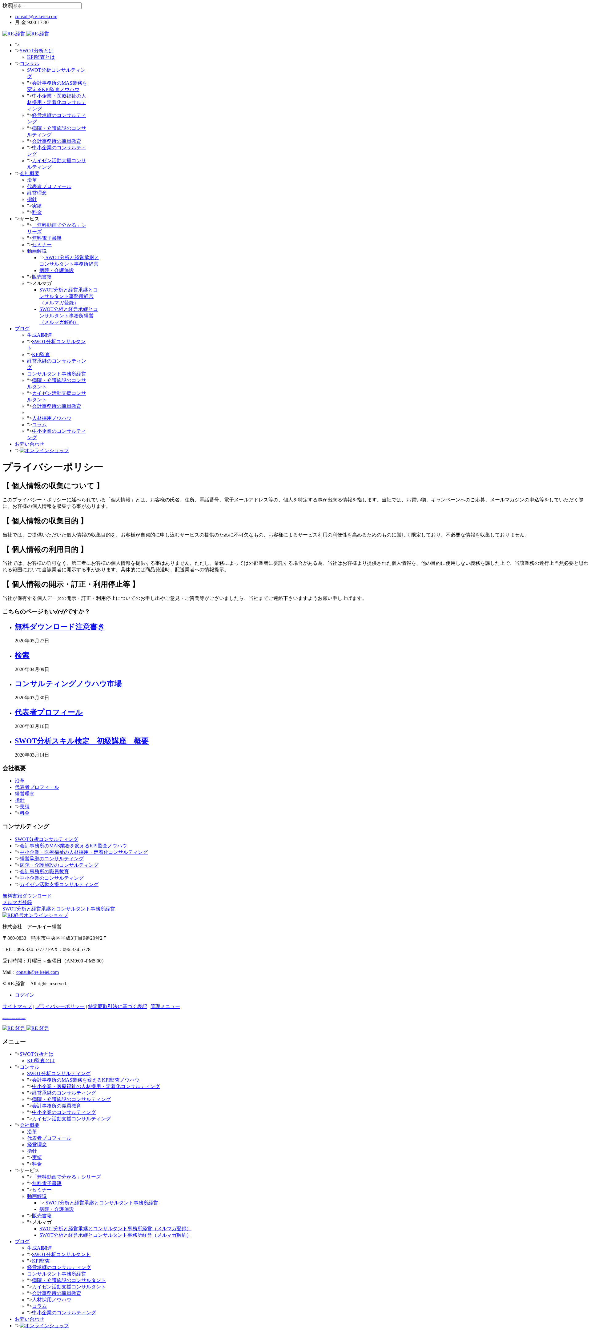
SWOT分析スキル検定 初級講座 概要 (82, 741)
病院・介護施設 (56, 270)
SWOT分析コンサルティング (46, 839)
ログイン (24, 995)
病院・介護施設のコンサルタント (69, 1280)
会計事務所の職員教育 (56, 141)
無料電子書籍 (47, 238)
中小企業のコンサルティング (52, 878)
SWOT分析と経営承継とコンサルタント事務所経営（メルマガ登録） (68, 296)
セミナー (42, 244)
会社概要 (29, 173)
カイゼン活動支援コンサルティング (59, 884)
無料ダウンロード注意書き (60, 627)
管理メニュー (165, 1006)
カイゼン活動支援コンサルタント (69, 1286)
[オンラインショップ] (44, 450)
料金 (37, 212)
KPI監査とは (41, 57)
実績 (37, 205)
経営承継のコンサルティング (52, 858)
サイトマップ (17, 1006)
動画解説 (37, 251)
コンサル (29, 63)
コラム (39, 424)
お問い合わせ (29, 444)
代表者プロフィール (49, 186)
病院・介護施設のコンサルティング (59, 865)
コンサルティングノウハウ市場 (68, 684)
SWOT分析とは (37, 50)
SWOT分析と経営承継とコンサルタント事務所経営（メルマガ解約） (68, 316)
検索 (7, 5)
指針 (32, 199)
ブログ (22, 328)
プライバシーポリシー (60, 1006)
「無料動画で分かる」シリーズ (66, 1176)
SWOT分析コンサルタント (61, 1254)
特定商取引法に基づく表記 (117, 1006)
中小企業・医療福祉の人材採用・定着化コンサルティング (56, 102)
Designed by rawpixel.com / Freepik (14, 1018)
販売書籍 (42, 276)
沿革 (32, 180)
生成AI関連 (39, 335)
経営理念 (37, 192)
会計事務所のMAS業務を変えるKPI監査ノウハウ (73, 845)
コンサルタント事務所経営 (56, 373)
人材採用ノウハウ (51, 418)
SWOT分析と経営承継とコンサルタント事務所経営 (101, 1202)
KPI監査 (41, 354)
